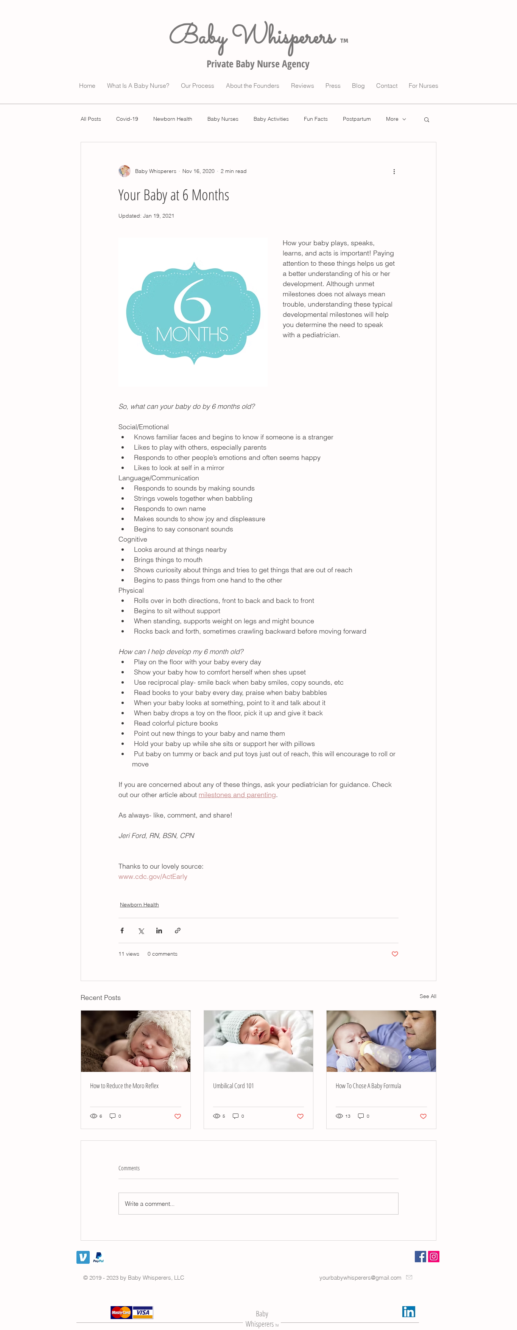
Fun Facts (316, 118)
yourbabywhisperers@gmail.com (360, 1277)
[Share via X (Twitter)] (140, 930)
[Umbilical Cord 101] (258, 1041)
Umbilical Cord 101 (233, 1085)
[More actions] (394, 171)
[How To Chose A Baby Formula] (381, 1041)
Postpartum (357, 118)
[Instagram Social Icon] (433, 1256)
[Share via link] (177, 930)
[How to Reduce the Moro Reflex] (135, 1041)
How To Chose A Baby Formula (368, 1085)
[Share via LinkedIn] (159, 930)
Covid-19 (127, 118)
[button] (426, 119)
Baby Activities (271, 118)
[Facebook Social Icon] (420, 1256)
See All (428, 996)
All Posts (91, 118)
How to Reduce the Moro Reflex (124, 1085)
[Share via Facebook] (122, 930)
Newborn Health (172, 118)
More (392, 118)
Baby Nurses (222, 118)
